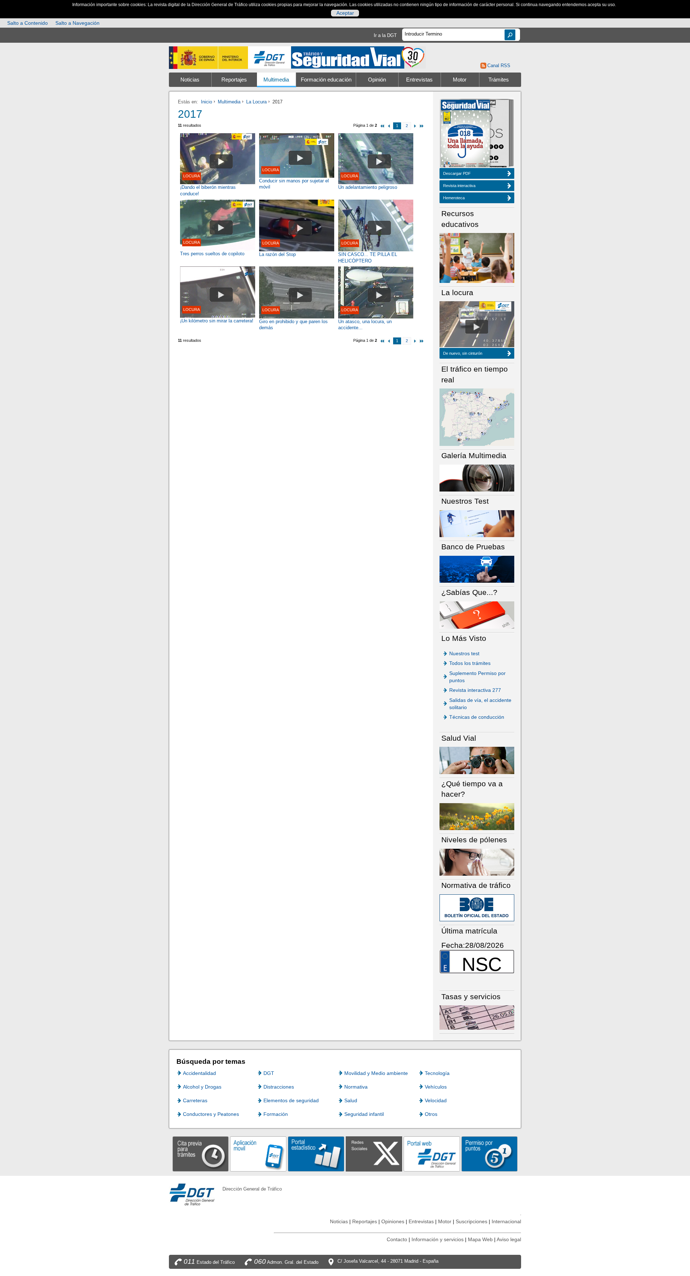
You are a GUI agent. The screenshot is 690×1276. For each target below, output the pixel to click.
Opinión (377, 80)
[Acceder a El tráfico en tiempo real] (477, 417)
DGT (268, 1073)
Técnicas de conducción (476, 717)
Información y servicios (437, 1239)
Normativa (356, 1087)
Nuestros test (464, 653)
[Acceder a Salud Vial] (477, 760)
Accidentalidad (199, 1073)
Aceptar (345, 13)
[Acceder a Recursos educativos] (477, 258)
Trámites (498, 80)
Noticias (189, 80)
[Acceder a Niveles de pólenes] (477, 862)
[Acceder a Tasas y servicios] (477, 1017)
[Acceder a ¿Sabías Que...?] (477, 614)
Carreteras (195, 1100)
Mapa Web (480, 1239)
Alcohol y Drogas (202, 1087)
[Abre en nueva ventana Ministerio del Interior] (208, 57)
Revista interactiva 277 (475, 690)
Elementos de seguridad (291, 1100)
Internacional (506, 1221)
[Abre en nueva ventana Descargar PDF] (465, 134)
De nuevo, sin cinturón (462, 353)
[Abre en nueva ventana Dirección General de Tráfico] (269, 57)
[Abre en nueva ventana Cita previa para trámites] (200, 1154)
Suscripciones (471, 1221)
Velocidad (436, 1100)
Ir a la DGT (385, 35)
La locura (476, 327)
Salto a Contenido (27, 23)
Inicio (206, 101)
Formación (275, 1114)
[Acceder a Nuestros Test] (477, 523)
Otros (431, 1114)
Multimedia (276, 80)
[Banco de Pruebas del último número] (477, 569)
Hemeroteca (454, 198)
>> (421, 126)
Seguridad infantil (364, 1114)
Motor (459, 80)
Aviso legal (509, 1239)
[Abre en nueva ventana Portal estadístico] (316, 1154)
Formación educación (326, 80)
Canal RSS (498, 65)
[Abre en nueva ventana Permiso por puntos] (489, 1154)
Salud (350, 1100)
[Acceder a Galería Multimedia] (477, 478)
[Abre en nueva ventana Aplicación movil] (258, 1154)
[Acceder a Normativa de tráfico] (477, 907)
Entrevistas (419, 80)
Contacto (397, 1239)
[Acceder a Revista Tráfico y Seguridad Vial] (358, 57)
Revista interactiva (459, 185)
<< (382, 126)
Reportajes (234, 80)
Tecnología (437, 1073)
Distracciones (278, 1087)
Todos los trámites (470, 663)
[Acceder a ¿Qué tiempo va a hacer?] (477, 816)
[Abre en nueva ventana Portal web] (432, 1154)
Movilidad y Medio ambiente (376, 1073)
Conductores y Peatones (211, 1114)
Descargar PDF (457, 173)
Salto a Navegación (77, 23)
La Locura (256, 101)
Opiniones (392, 1221)
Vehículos (436, 1087)
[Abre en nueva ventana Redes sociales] (374, 1154)
